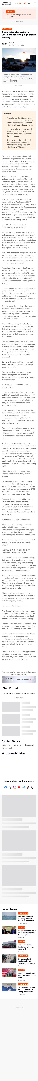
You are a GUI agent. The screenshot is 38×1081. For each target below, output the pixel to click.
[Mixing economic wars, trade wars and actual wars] (9, 972)
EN (20, 3)
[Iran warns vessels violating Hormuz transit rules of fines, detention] (9, 916)
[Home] (7, 3)
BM (16, 3)
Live (28, 3)
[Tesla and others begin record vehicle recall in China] (9, 944)
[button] (3, 12)
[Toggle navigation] (34, 3)
